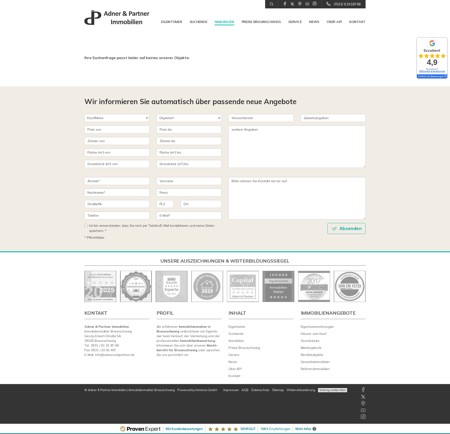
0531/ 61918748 (347, 4)
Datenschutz (260, 390)
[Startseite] (117, 17)
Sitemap (278, 390)
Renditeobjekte (312, 355)
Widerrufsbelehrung (301, 390)
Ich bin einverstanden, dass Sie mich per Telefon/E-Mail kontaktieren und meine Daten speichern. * (151, 228)
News (314, 22)
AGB (245, 390)
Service (295, 22)
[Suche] (271, 4)
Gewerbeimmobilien (315, 362)
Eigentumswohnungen (317, 327)
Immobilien (224, 22)
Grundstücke (310, 341)
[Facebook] (285, 4)
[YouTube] (307, 4)
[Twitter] (292, 4)
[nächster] (360, 286)
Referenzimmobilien (315, 369)
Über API (334, 22)
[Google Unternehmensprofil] (300, 4)
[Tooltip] (445, 76)
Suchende (198, 22)
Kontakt (357, 22)
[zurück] (89, 286)
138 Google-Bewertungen (432, 71)
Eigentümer (171, 22)
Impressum (231, 390)
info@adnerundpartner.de (115, 355)
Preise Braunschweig (261, 22)
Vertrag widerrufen (332, 390)
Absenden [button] (350, 228)
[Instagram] (315, 4)
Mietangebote (311, 348)
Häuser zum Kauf (313, 334)
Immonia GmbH (206, 390)
